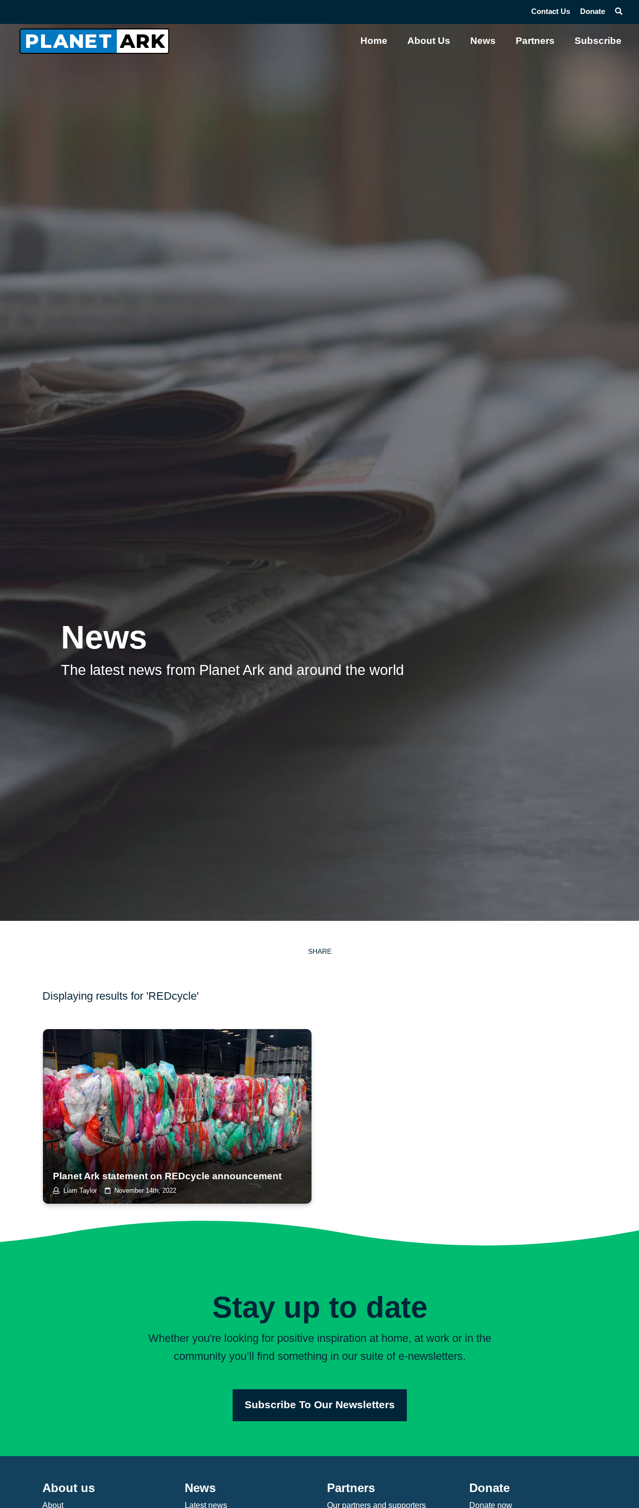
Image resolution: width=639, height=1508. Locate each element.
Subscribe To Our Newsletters (320, 1405)
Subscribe (598, 40)
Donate (592, 11)
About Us (428, 40)
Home (373, 40)
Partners (535, 40)
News (483, 40)
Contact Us (550, 11)
